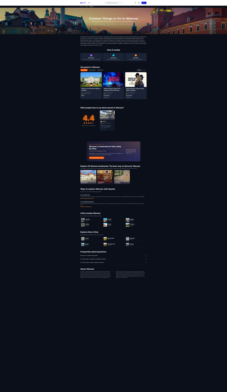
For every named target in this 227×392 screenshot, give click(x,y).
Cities (81, 6)
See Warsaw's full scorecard (96, 157)
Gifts (89, 2)
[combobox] (114, 2)
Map (145, 70)
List (140, 70)
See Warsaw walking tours (86, 206)
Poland (86, 6)
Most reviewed (92, 70)
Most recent (100, 70)
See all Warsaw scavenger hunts (87, 198)
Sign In (144, 2)
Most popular (84, 70)
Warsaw (91, 6)
